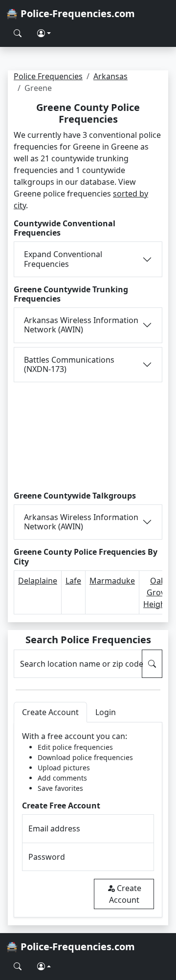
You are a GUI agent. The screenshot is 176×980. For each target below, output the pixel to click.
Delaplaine (37, 580)
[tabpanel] (88, 819)
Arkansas (110, 76)
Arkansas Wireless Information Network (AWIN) (81, 325)
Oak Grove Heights (157, 592)
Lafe (73, 580)
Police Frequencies (48, 76)
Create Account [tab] (50, 712)
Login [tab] (105, 712)
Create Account (125, 894)
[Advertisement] (88, 434)
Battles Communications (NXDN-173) (69, 364)
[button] (44, 33)
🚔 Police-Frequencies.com (70, 13)
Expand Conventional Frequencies (63, 259)
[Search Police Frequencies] (17, 33)
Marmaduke (112, 580)
